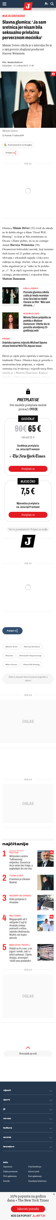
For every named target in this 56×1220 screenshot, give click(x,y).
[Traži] (52, 4)
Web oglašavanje (10, 1176)
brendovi (8, 1147)
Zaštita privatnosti (10, 1171)
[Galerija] (28, 99)
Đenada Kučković (15, 62)
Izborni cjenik (33, 1171)
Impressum (7, 1166)
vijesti (7, 1090)
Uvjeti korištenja (34, 1166)
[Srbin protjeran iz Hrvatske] (45, 902)
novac (7, 1118)
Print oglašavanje (35, 1176)
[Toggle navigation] (4, 4)
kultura (7, 1128)
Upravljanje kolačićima (37, 1181)
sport (6, 1100)
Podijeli (9, 153)
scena (7, 1137)
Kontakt (6, 1181)
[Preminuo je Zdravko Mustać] (45, 882)
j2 (4, 1109)
